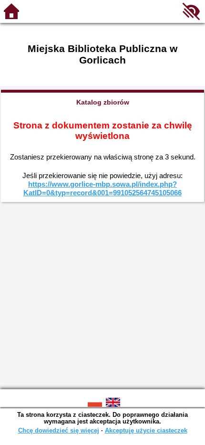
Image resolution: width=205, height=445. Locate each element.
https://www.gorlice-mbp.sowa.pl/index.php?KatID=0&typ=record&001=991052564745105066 (102, 188)
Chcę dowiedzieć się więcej (58, 430)
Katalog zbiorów (102, 102)
